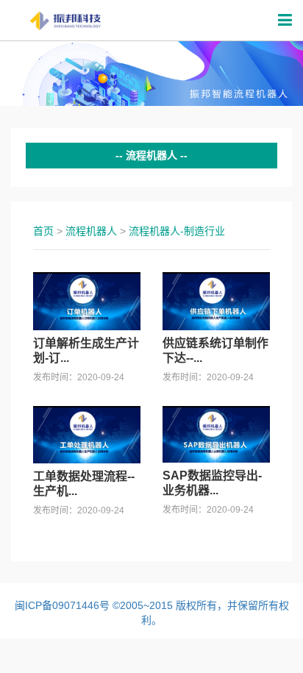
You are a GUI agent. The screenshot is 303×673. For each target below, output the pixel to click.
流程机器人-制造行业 (177, 231)
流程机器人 (91, 231)
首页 (43, 231)
